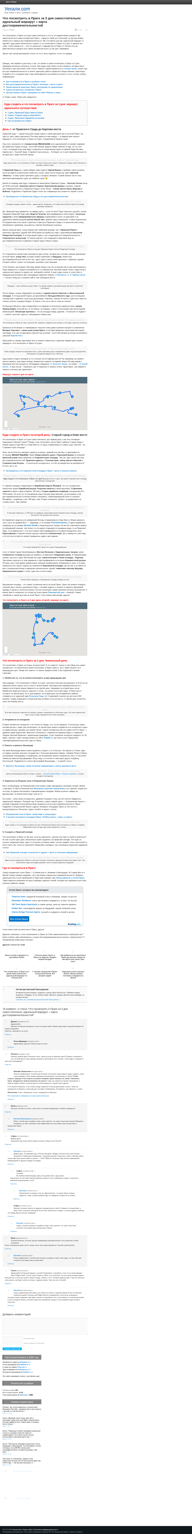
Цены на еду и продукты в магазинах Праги (16, 956)
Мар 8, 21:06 (7, 1454)
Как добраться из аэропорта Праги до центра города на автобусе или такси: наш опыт (73, 958)
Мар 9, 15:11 (7, 1426)
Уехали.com (17, 8)
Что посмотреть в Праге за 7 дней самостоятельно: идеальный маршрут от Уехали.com (16, 975)
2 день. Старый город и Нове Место (24, 115)
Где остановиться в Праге (19, 120)
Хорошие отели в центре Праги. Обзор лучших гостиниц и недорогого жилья (73, 975)
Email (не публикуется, (34, 1343)
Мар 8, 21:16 (7, 1439)
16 (86, 30)
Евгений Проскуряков (23, 1118)
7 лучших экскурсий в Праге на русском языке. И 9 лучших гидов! (44, 974)
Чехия (11, 30)
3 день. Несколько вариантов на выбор (26, 118)
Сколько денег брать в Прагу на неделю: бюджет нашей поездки (44, 957)
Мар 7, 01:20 (7, 1465)
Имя (29, 1338)
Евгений (17, 1151)
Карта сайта (27, 1529)
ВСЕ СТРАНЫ (11, 2)
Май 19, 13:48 (7, 1413)
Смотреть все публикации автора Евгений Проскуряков (38, 999)
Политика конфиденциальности (46, 1529)
